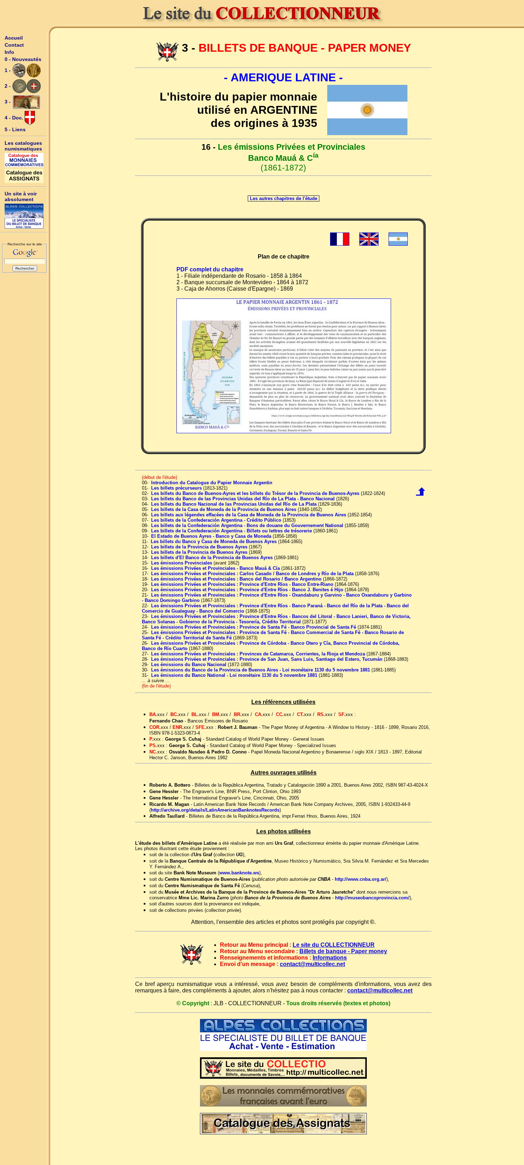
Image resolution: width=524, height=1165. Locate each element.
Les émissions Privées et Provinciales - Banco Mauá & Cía (215, 568)
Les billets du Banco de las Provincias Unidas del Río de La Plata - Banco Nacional (243, 498)
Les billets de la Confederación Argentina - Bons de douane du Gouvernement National (247, 525)
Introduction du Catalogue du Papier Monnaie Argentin (211, 482)
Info (9, 52)
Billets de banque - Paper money (343, 951)
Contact (14, 45)
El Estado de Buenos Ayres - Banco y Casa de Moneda (211, 536)
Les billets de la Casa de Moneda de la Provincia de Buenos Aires (223, 509)
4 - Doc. (15, 118)
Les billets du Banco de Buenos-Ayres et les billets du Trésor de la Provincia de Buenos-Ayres (255, 493)
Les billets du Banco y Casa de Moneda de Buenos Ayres (214, 541)
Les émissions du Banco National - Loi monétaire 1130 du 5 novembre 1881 (234, 675)
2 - (8, 86)
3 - (8, 101)
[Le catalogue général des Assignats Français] (24, 176)
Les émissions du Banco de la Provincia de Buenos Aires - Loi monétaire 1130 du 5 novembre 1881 (260, 670)
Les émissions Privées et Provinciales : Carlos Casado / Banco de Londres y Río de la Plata (252, 573)
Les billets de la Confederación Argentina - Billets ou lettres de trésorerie (231, 530)
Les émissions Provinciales (181, 563)
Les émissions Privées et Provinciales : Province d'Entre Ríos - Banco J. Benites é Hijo (247, 589)
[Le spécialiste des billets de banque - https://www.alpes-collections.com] (24, 216)
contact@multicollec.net (312, 964)
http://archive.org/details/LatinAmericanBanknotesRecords (215, 810)
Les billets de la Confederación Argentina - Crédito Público (216, 520)
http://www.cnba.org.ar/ (360, 879)
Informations (330, 958)
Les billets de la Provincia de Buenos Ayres (199, 547)
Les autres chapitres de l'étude (283, 198)
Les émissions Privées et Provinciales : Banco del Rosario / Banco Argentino (236, 579)
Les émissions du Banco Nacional (188, 664)
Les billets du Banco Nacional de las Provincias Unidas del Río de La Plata (234, 504)
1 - (8, 70)
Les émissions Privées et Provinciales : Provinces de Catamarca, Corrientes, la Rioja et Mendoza (258, 653)
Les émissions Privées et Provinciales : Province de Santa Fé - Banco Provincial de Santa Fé (253, 627)
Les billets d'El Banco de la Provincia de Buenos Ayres (212, 557)
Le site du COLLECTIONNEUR (334, 945)
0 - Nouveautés (23, 59)
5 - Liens (15, 129)
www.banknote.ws (239, 872)
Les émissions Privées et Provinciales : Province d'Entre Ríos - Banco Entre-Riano (242, 584)
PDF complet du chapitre (209, 269)
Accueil (14, 38)
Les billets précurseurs (176, 488)
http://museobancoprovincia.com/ (372, 897)
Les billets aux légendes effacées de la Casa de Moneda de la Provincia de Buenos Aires (248, 514)
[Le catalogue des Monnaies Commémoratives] (24, 160)
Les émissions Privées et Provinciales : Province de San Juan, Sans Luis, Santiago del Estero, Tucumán (266, 659)
